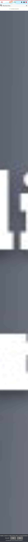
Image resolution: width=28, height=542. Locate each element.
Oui (13, 538)
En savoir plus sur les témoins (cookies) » (14, 540)
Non (20, 538)
